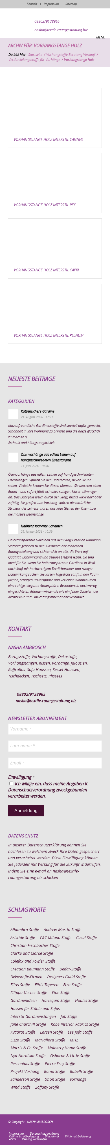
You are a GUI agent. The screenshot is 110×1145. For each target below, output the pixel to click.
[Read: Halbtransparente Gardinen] (13, 529)
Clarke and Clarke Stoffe (31, 954)
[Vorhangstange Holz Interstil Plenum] (55, 306)
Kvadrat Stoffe (22, 1032)
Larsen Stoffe (51, 1032)
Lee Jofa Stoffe (80, 1032)
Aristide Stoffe (22, 938)
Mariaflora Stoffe (50, 1040)
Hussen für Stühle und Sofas (35, 1009)
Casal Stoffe (86, 938)
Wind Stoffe (20, 1087)
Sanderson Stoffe (25, 1080)
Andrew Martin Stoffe (62, 930)
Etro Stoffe (72, 985)
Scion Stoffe (55, 1080)
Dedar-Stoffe (70, 969)
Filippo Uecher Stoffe (28, 993)
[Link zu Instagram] (72, 1128)
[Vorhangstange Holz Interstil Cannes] (55, 110)
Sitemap (71, 4)
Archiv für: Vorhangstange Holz (45, 45)
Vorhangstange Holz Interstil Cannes (48, 140)
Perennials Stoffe (25, 1064)
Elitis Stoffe (20, 985)
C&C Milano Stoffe (55, 938)
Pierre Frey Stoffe (60, 1064)
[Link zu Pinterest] (80, 1128)
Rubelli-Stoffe (81, 1072)
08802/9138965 (47, 22)
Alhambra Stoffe (24, 930)
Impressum (51, 4)
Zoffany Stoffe (47, 1087)
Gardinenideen (23, 1001)
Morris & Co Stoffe (26, 1048)
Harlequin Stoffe (55, 1001)
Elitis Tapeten (46, 985)
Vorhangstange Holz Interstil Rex (45, 205)
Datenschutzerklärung (46, 845)
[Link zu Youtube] (97, 1128)
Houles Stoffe (86, 1001)
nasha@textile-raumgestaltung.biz (61, 30)
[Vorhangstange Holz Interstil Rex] (55, 175)
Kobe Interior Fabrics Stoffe (75, 1025)
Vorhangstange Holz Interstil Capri (46, 270)
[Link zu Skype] (89, 1128)
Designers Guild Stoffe (66, 977)
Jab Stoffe (69, 1017)
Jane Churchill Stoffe (28, 1025)
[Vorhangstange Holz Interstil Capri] (55, 241)
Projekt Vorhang (24, 1072)
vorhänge (78, 1080)
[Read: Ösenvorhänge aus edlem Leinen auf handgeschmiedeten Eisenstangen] (13, 457)
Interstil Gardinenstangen (33, 1017)
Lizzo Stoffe (20, 1040)
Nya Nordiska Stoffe (27, 1056)
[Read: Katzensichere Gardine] (13, 414)
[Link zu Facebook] (64, 1128)
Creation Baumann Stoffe (32, 969)
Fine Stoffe (61, 993)
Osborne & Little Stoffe (70, 1056)
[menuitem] (16, 1133)
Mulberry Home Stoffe (66, 1048)
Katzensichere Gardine (37, 411)
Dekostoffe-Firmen (26, 977)
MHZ (74, 1040)
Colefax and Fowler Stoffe (32, 961)
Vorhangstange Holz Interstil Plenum (48, 336)
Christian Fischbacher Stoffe (35, 946)
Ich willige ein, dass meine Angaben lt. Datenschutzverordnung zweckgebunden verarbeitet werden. (48, 790)
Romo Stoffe (54, 1072)
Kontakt (32, 4)
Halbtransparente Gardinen (42, 526)
